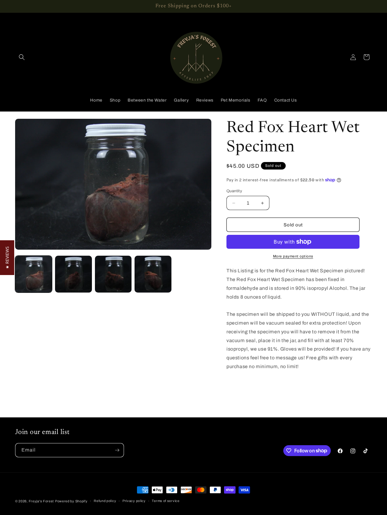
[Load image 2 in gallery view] (73, 274)
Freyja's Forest (41, 501)
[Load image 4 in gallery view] (153, 274)
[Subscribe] (117, 450)
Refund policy (105, 501)
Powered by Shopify (71, 501)
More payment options (293, 256)
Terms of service (165, 501)
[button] (21, 57)
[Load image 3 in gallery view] (113, 274)
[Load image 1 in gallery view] (33, 274)
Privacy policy (134, 501)
